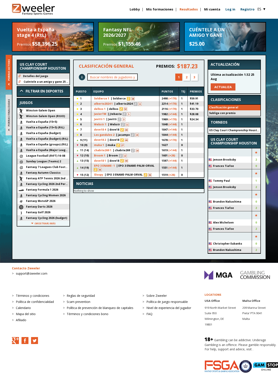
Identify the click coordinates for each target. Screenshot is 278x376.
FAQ (149, 314)
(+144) (172, 114)
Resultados (189, 9)
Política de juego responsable (167, 302)
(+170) (172, 98)
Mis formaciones (159, 9)
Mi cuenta (212, 9)
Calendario (23, 308)
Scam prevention (78, 302)
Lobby (135, 9)
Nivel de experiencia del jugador (168, 308)
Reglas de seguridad (81, 296)
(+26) (171, 155)
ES (261, 9)
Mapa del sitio (26, 314)
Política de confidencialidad (35, 302)
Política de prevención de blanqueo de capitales (100, 308)
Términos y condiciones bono (87, 314)
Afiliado (21, 320)
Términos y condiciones (32, 296)
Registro (247, 9)
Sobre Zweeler (156, 296)
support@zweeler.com (31, 273)
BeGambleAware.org (219, 353)
